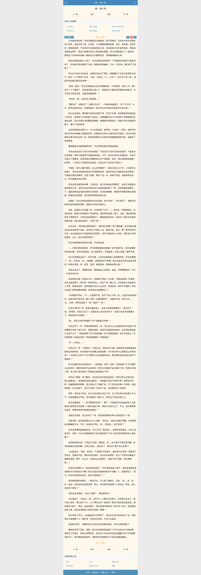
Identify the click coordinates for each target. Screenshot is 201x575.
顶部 (113, 572)
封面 (109, 14)
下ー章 (125, 14)
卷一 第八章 (100, 2)
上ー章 (75, 14)
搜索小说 (104, 572)
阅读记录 (95, 572)
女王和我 (69, 27)
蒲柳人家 (115, 562)
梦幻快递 (69, 566)
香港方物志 (116, 31)
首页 (87, 572)
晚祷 (113, 566)
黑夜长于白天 (94, 566)
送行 (90, 562)
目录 (92, 14)
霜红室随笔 (93, 31)
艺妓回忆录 (70, 31)
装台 (68, 562)
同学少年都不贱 (117, 27)
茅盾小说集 (93, 27)
